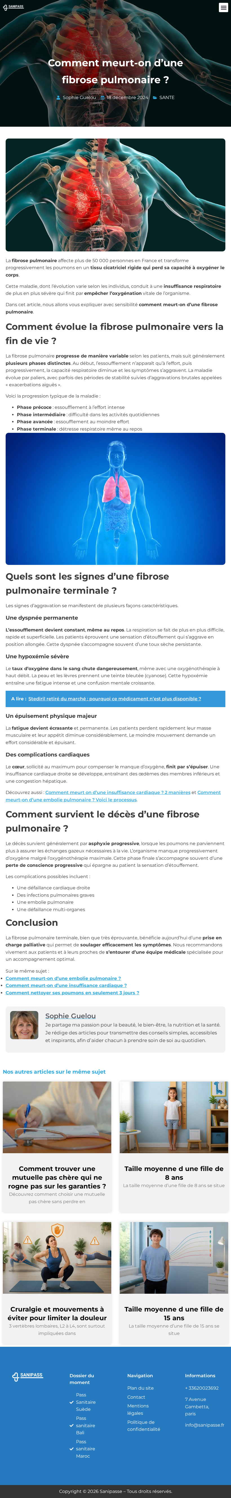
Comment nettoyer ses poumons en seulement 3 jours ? (72, 992)
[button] (223, 7)
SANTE (167, 97)
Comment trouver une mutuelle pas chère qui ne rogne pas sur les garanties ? (57, 1177)
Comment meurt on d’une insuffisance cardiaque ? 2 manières (117, 792)
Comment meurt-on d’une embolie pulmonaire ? (63, 978)
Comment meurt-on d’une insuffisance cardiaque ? (66, 985)
